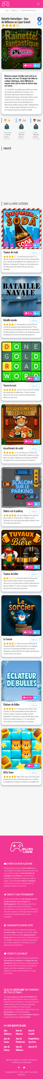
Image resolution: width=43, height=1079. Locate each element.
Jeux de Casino (7, 1040)
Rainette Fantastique (28, 10)
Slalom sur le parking (13, 511)
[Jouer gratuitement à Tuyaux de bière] (21, 550)
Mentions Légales (12, 1060)
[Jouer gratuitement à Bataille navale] (21, 296)
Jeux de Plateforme (20, 1040)
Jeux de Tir (32, 1046)
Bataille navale (10, 320)
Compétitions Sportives (33, 1040)
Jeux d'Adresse (7, 1032)
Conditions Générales (28, 1060)
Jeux (7, 10)
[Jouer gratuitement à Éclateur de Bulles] (21, 681)
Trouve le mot (9, 385)
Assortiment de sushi (13, 448)
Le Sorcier (7, 639)
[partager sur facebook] (19, 1067)
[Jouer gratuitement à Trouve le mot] (21, 362)
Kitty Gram (8, 772)
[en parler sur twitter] (24, 1067)
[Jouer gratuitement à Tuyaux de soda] (21, 228)
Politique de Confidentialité (21, 1062)
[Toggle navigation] (38, 4)
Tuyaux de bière (10, 574)
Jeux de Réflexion (19, 1048)
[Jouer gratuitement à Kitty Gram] (21, 748)
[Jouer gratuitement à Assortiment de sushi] (21, 424)
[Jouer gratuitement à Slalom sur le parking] (21, 487)
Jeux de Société (31, 1032)
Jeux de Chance (7, 1048)
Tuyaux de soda (10, 252)
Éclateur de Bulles (11, 704)
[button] (39, 19)
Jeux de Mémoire (19, 1032)
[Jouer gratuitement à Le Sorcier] (21, 615)
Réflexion (14, 10)
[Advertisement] (21, 174)
